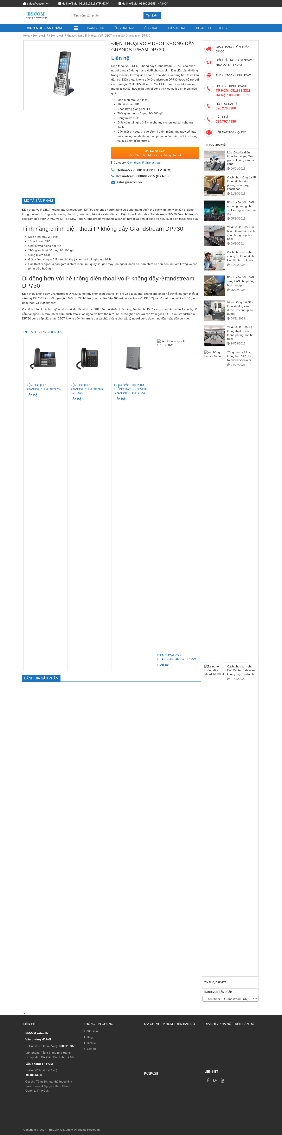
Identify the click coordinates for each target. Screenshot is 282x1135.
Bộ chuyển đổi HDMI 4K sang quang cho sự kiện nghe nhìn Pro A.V (241, 208)
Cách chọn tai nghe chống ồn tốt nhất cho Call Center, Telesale (241, 256)
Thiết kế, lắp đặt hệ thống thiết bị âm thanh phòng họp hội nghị (240, 333)
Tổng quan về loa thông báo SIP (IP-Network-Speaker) (239, 356)
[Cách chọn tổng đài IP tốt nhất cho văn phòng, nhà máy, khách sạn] (214, 186)
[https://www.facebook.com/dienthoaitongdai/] (208, 1080)
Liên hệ (92, 1048)
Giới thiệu (93, 1031)
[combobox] (230, 999)
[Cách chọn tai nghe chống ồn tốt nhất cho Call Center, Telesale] (214, 261)
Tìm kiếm (152, 15)
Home (26, 35)
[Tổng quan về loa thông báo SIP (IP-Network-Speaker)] (214, 505)
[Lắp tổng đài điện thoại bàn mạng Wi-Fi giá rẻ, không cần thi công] (214, 161)
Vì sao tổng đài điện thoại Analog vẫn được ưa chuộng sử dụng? (240, 308)
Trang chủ (95, 28)
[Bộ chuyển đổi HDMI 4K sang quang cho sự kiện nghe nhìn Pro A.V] (214, 211)
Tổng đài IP (151, 28)
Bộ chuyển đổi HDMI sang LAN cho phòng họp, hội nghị (241, 281)
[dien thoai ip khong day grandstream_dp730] (65, 75)
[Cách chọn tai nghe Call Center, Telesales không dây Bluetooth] (214, 819)
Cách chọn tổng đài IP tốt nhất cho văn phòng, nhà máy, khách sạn (241, 183)
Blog (223, 28)
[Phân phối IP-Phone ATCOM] (215, 1080)
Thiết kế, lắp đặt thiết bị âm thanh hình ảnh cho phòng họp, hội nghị (241, 233)
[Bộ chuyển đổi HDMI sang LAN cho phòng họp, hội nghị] (214, 285)
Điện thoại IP (178, 28)
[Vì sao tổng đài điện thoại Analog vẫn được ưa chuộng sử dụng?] (214, 310)
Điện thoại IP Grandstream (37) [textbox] (229, 999)
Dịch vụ (92, 1043)
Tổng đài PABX (123, 28)
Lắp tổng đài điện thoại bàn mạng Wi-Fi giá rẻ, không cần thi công (241, 158)
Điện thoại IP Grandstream (67, 35)
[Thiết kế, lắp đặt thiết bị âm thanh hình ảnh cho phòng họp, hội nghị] (214, 236)
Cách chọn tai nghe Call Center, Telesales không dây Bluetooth (241, 670)
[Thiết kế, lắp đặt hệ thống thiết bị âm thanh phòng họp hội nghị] (214, 335)
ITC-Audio (203, 28)
